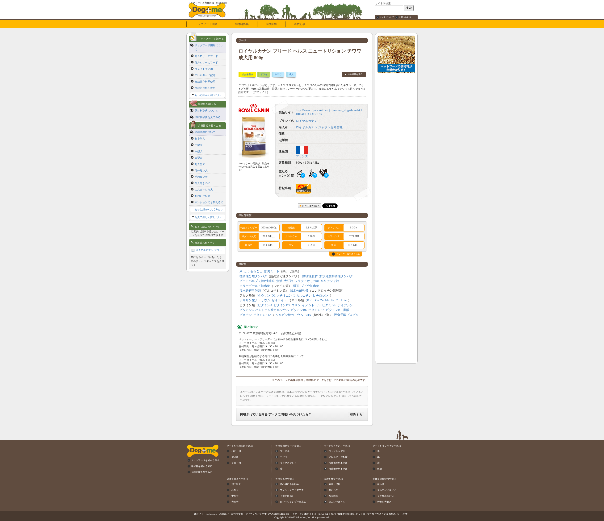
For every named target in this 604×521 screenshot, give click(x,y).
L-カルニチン (303, 295)
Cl (312, 300)
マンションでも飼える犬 (209, 202)
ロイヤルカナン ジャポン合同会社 (319, 127)
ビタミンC (246, 310)
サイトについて (386, 17)
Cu (338, 300)
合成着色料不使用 (205, 88)
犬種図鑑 (271, 24)
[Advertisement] (396, 146)
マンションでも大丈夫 (292, 490)
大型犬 (198, 157)
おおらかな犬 (202, 195)
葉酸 (346, 310)
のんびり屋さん (337, 501)
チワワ (278, 74)
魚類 (379, 468)
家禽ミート (271, 271)
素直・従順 (334, 484)
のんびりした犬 (204, 189)
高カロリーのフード (206, 56)
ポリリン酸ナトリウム (254, 300)
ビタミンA (265, 305)
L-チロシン (320, 295)
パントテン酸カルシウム (272, 310)
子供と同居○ (286, 496)
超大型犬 (200, 164)
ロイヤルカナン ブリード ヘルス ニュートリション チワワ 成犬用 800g (209, 249)
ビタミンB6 (299, 310)
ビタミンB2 (316, 310)
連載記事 (299, 24)
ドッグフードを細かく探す (205, 460)
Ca (317, 300)
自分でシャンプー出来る (293, 501)
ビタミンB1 (334, 310)
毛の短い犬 (201, 170)
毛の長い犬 (201, 176)
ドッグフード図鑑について (209, 47)
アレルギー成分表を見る (348, 254)
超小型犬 (200, 138)
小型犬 (198, 145)
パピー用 (236, 451)
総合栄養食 (247, 74)
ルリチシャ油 (330, 281)
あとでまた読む (310, 205)
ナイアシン (345, 305)
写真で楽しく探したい (208, 217)
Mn (327, 300)
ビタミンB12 (262, 315)
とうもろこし (253, 271)
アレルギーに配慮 (205, 75)
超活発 (380, 484)
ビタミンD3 (282, 305)
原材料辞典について (206, 110)
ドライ (264, 74)
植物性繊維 (267, 281)
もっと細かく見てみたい (209, 209)
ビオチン (245, 315)
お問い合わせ (404, 17)
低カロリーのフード (206, 62)
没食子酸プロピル (346, 315)
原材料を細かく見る (201, 466)
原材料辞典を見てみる (208, 117)
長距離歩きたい (385, 496)
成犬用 (235, 457)
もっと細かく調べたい (208, 95)
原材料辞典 (242, 24)
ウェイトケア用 (204, 68)
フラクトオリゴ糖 (307, 281)
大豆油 (288, 281)
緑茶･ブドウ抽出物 (306, 286)
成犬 (291, 74)
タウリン (264, 295)
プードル (284, 451)
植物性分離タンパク (253, 276)
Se (345, 300)
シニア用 (236, 463)
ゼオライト (279, 300)
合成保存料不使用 (205, 81)
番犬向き (333, 496)
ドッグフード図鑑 (206, 24)
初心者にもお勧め (289, 484)
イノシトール (311, 305)
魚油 (279, 281)
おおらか (333, 490)
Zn (322, 300)
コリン (296, 305)
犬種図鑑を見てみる (201, 472)
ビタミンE (329, 305)
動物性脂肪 (310, 276)
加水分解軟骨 (299, 290)
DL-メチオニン (282, 295)
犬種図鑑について (205, 132)
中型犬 (198, 151)
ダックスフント (288, 463)
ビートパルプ (248, 281)
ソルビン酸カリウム (289, 315)
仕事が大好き (384, 501)
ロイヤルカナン (306, 121)
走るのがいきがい (386, 490)
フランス (302, 156)
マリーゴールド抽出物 (254, 286)
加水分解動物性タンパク (336, 276)
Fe (332, 300)
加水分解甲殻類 (250, 290)
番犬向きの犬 (202, 183)
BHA (308, 315)
